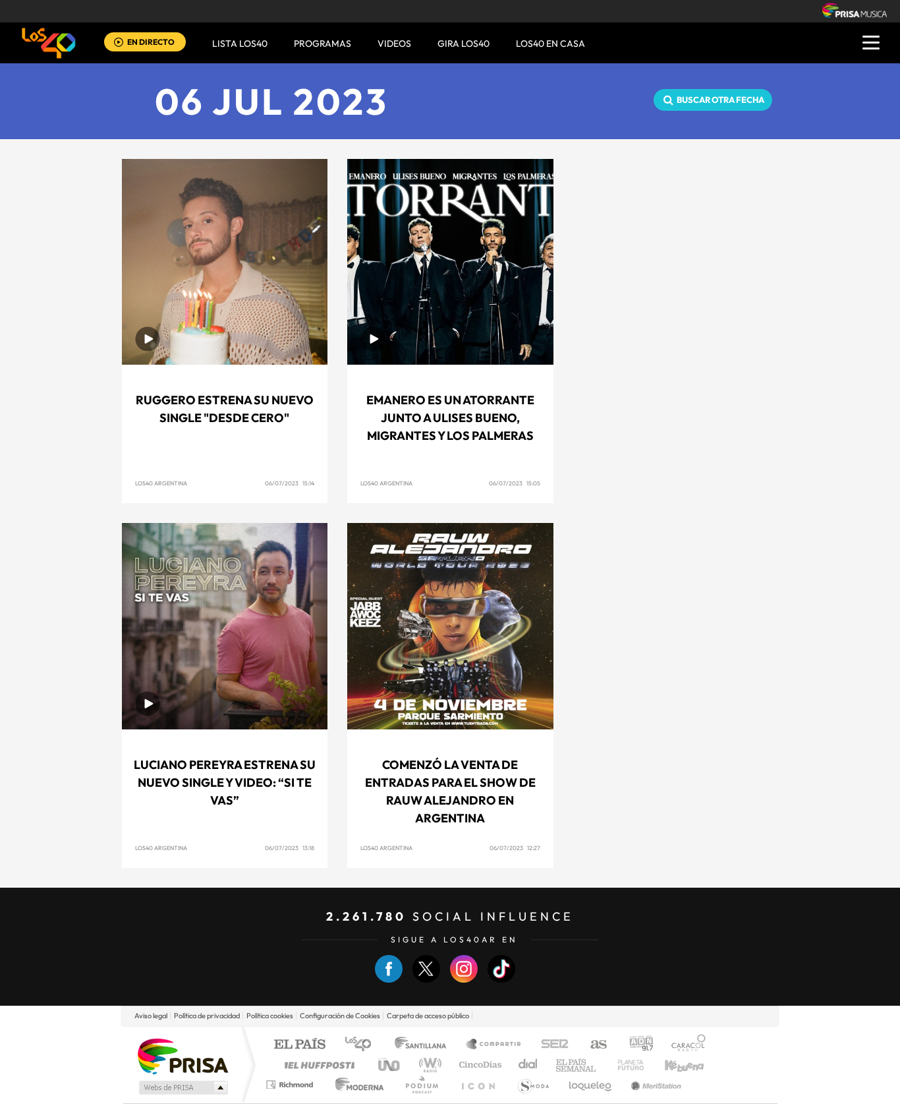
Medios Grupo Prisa (182, 1087)
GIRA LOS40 (463, 43)
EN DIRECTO (151, 42)
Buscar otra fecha (720, 99)
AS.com (593, 1045)
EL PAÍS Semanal (577, 1065)
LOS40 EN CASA (550, 43)
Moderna (356, 1084)
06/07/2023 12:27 (515, 847)
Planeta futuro (625, 1065)
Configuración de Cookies (340, 1015)
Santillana (424, 1045)
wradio (428, 1065)
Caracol (684, 1045)
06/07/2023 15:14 (289, 483)
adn (636, 1045)
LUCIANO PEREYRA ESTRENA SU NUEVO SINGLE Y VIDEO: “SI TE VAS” (225, 782)
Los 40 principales (362, 1045)
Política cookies (269, 1015)
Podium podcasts (421, 1084)
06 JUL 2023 (272, 101)
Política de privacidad (207, 1015)
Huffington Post (317, 1065)
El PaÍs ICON (477, 1084)
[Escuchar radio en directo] (118, 43)
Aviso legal (150, 1015)
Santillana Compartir (494, 1045)
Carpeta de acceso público (428, 1015)
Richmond (291, 1084)
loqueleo (591, 1084)
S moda (532, 1084)
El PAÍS (299, 1045)
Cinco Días (478, 1065)
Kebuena (673, 1065)
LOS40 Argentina (161, 483)
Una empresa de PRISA (182, 1055)
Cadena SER (551, 1045)
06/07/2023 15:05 (514, 483)
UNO (390, 1065)
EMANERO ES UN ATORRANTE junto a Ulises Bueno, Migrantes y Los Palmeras (450, 417)
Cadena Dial (528, 1065)
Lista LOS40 (239, 43)
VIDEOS (394, 43)
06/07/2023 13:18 (289, 847)
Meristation (654, 1084)
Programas (322, 43)
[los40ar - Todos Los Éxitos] (49, 42)
